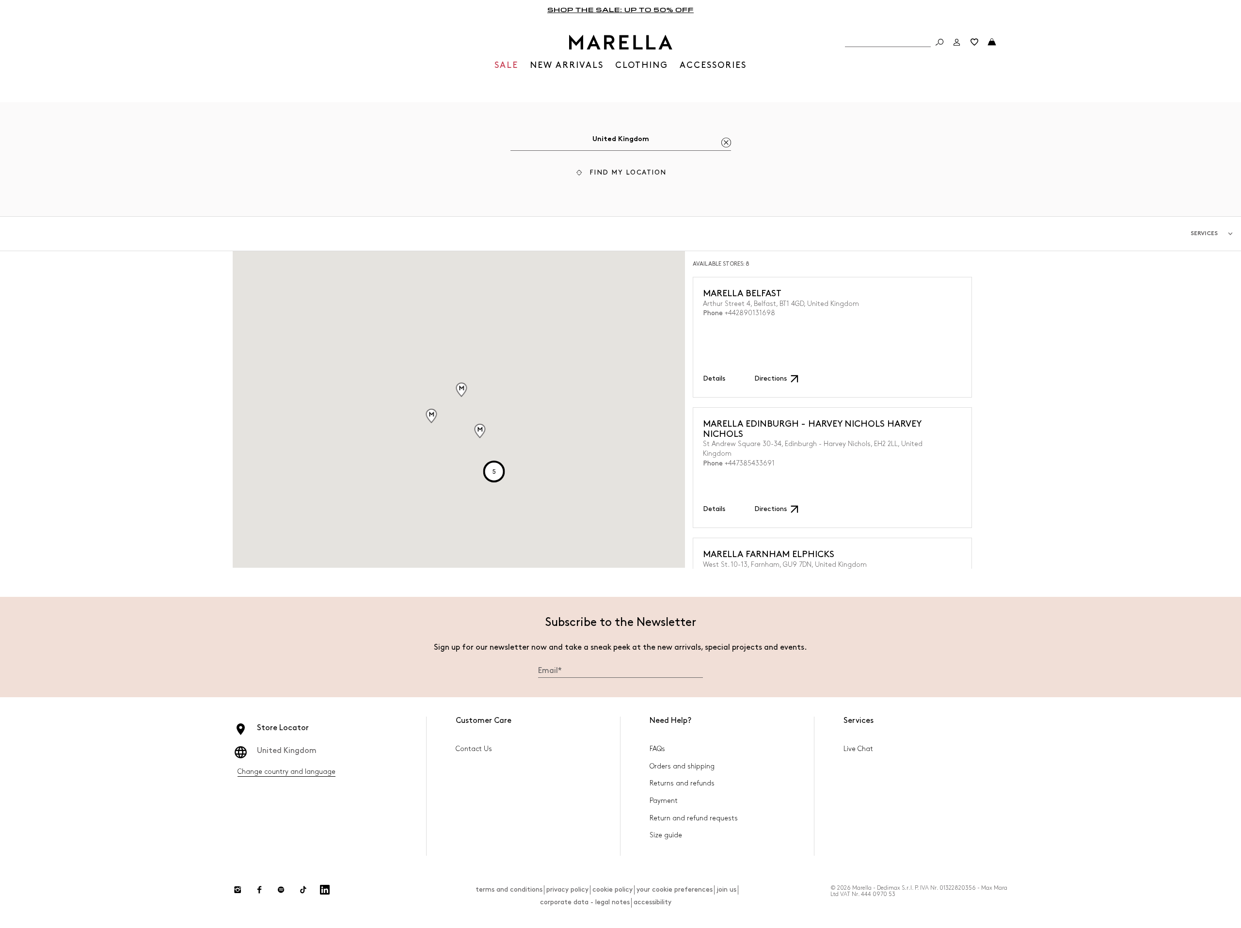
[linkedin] (325, 890)
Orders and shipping (682, 766)
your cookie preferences (674, 889)
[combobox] (620, 141)
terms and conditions (509, 889)
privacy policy (567, 889)
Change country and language (286, 771)
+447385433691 (750, 463)
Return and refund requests (694, 818)
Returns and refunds (682, 783)
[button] (620, 174)
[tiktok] (303, 890)
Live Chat (858, 749)
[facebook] (259, 890)
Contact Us (474, 749)
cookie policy (612, 889)
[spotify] (281, 890)
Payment (664, 801)
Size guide (666, 835)
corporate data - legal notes (585, 902)
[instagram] (237, 890)
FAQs (657, 749)
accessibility (652, 902)
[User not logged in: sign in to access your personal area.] (957, 42)
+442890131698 (750, 313)
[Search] (939, 42)
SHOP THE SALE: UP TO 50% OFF (620, 9)
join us (726, 889)
